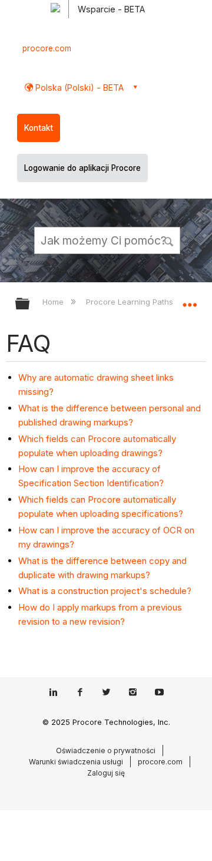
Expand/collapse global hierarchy (30, 304)
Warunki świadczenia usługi (76, 761)
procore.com (46, 48)
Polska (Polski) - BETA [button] (78, 88)
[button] (169, 240)
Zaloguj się (106, 772)
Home (54, 301)
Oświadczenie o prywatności (105, 750)
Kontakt (38, 128)
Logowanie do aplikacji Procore (82, 168)
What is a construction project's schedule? (104, 590)
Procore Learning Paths (130, 301)
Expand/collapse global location (190, 300)
